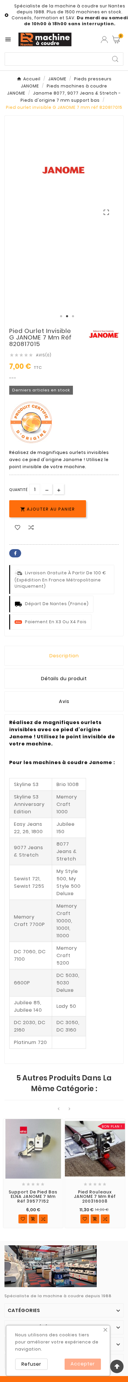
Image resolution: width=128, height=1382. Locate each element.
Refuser (31, 1364)
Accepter (83, 1363)
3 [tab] (73, 316)
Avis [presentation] (64, 701)
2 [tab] (67, 316)
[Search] (115, 59)
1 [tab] (61, 316)
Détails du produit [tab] (64, 678)
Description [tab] (64, 655)
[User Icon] (104, 39)
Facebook (15, 553)
